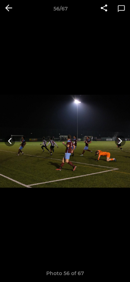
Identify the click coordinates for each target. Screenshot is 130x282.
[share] (104, 9)
